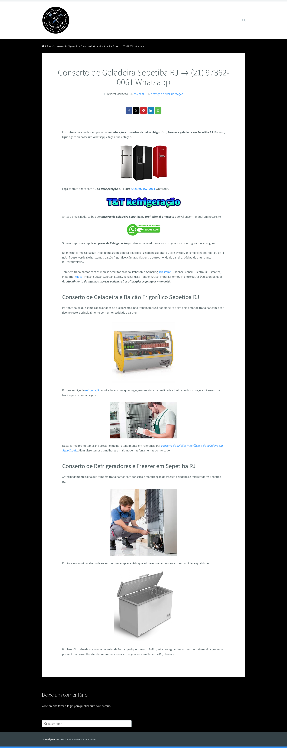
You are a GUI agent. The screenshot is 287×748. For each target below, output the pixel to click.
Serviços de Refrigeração (167, 94)
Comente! (139, 94)
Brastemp (165, 272)
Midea (79, 276)
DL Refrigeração (50, 739)
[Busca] (241, 16)
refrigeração (92, 390)
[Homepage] (56, 20)
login (70, 706)
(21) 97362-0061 (144, 189)
